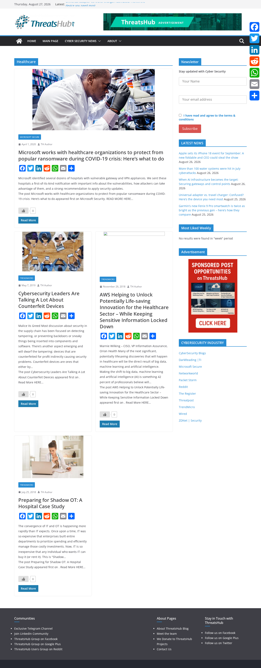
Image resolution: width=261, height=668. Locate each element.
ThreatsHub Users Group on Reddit (38, 649)
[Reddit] (254, 61)
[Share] (254, 95)
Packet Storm (188, 380)
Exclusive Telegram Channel (33, 628)
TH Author (46, 144)
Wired (183, 414)
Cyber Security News (80, 41)
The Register (187, 393)
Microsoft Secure (29, 137)
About (112, 41)
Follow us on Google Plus (222, 638)
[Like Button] (23, 211)
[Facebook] (254, 27)
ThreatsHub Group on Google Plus (37, 644)
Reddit (183, 387)
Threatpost (186, 400)
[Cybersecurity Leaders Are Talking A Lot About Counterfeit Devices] (53, 251)
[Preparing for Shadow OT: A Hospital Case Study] (53, 457)
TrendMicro (26, 278)
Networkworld (188, 373)
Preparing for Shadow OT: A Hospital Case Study (50, 503)
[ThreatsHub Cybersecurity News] (19, 41)
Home (31, 41)
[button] (98, 41)
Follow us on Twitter (218, 643)
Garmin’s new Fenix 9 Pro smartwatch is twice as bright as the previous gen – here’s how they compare (212, 210)
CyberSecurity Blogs (192, 353)
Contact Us (164, 649)
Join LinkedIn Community (31, 634)
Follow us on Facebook (220, 633)
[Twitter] (254, 38)
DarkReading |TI (190, 360)
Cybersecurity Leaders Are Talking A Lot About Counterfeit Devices (49, 299)
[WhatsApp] (254, 72)
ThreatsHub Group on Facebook (36, 639)
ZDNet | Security (190, 420)
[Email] (254, 84)
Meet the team (167, 634)
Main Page (50, 41)
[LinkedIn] (254, 50)
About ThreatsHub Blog (173, 628)
